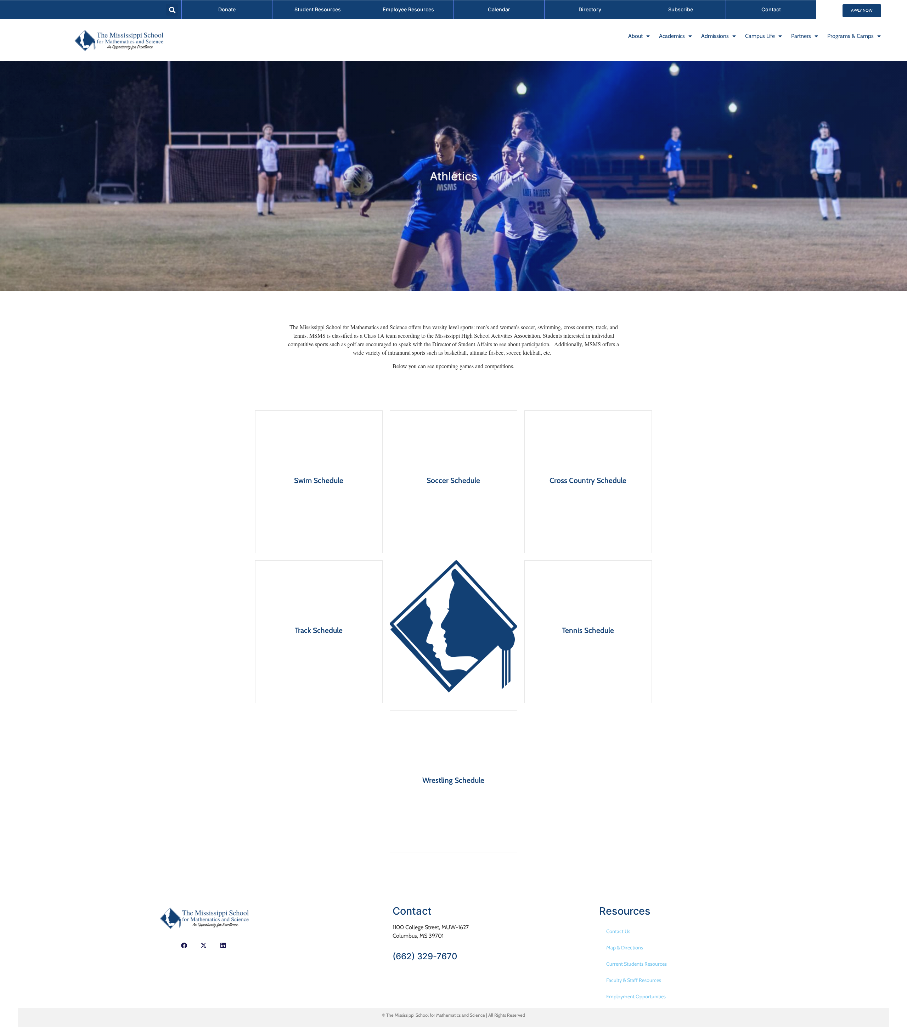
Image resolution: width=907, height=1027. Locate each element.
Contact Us (618, 931)
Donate (227, 9)
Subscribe (680, 9)
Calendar (499, 9)
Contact (771, 9)
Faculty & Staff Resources (633, 980)
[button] (172, 10)
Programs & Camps (850, 36)
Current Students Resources (636, 964)
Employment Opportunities (636, 996)
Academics (672, 36)
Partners (801, 36)
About (635, 36)
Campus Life (760, 36)
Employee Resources (408, 9)
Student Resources (317, 9)
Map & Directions (624, 947)
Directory (590, 9)
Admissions (715, 36)
